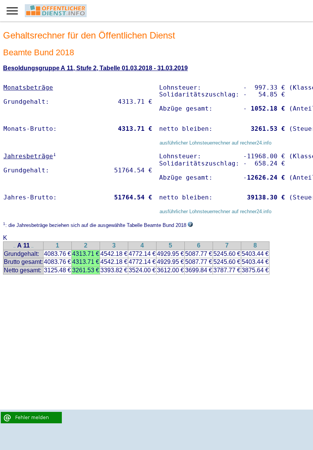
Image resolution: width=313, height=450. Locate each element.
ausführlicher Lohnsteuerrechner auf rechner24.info (215, 143)
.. (14, 246)
